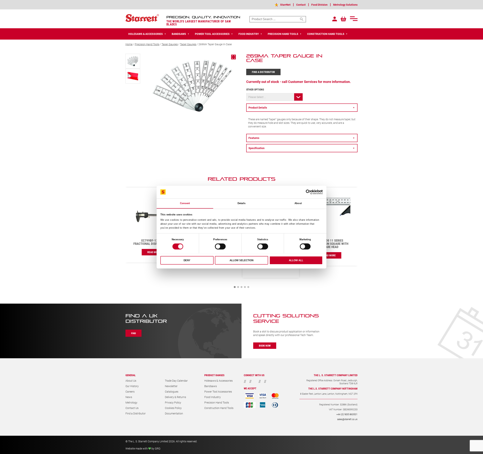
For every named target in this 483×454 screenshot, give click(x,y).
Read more (153, 252)
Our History (132, 386)
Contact (301, 4)
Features (301, 138)
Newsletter (171, 386)
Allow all (296, 260)
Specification (301, 148)
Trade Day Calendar (176, 380)
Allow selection (241, 260)
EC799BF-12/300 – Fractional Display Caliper (153, 242)
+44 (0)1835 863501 (347, 414)
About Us (130, 380)
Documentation (174, 413)
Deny (187, 260)
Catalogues (171, 391)
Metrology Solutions (345, 4)
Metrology (131, 402)
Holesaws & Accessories (218, 380)
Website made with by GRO (142, 448)
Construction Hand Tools (218, 408)
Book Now (265, 345)
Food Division (319, 4)
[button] (234, 287)
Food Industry (212, 397)
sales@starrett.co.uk (347, 419)
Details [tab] (242, 203)
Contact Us (131, 408)
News (128, 397)
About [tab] (298, 203)
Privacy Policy (173, 402)
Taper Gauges (170, 44)
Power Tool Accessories (218, 391)
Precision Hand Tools (147, 44)
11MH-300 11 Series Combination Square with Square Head (329, 243)
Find (133, 333)
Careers (130, 391)
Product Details (301, 107)
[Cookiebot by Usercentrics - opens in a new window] (306, 192)
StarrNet (285, 4)
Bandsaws (210, 386)
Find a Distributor (263, 72)
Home (128, 44)
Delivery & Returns (175, 397)
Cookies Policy (173, 408)
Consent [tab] (185, 203)
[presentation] (343, 181)
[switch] (220, 246)
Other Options (255, 89)
